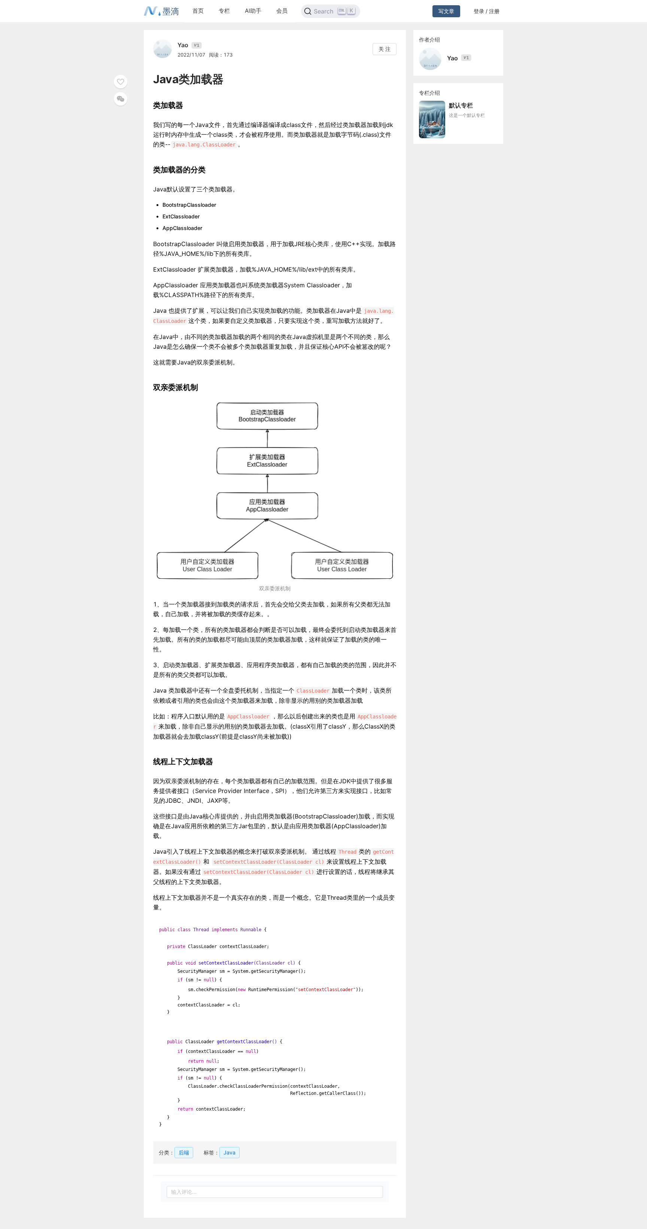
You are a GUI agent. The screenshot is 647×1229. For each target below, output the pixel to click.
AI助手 (253, 10)
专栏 (224, 10)
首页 (198, 10)
